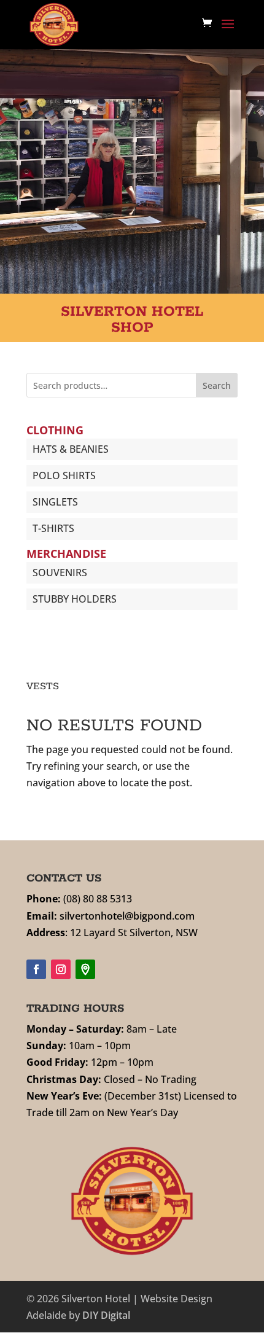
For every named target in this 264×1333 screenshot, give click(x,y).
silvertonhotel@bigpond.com (127, 916)
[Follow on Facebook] (36, 969)
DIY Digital (106, 1315)
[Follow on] (85, 969)
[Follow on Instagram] (61, 969)
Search (217, 385)
